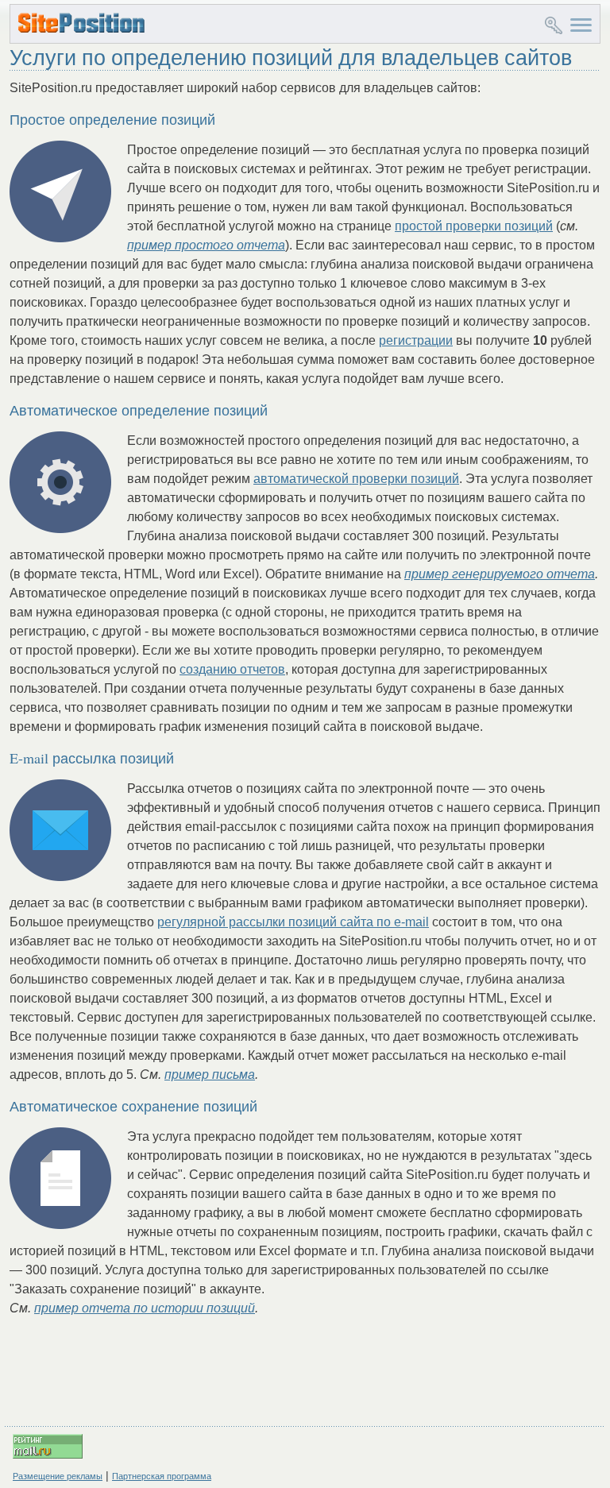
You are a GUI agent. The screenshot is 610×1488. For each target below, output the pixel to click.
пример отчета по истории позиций (144, 1308)
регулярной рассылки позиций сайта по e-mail (293, 922)
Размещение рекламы (57, 1476)
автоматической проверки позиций (356, 478)
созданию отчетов (232, 669)
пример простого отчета (206, 245)
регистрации (416, 340)
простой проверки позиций (474, 226)
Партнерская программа (161, 1476)
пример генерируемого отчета (499, 574)
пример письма (209, 1074)
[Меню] (581, 22)
